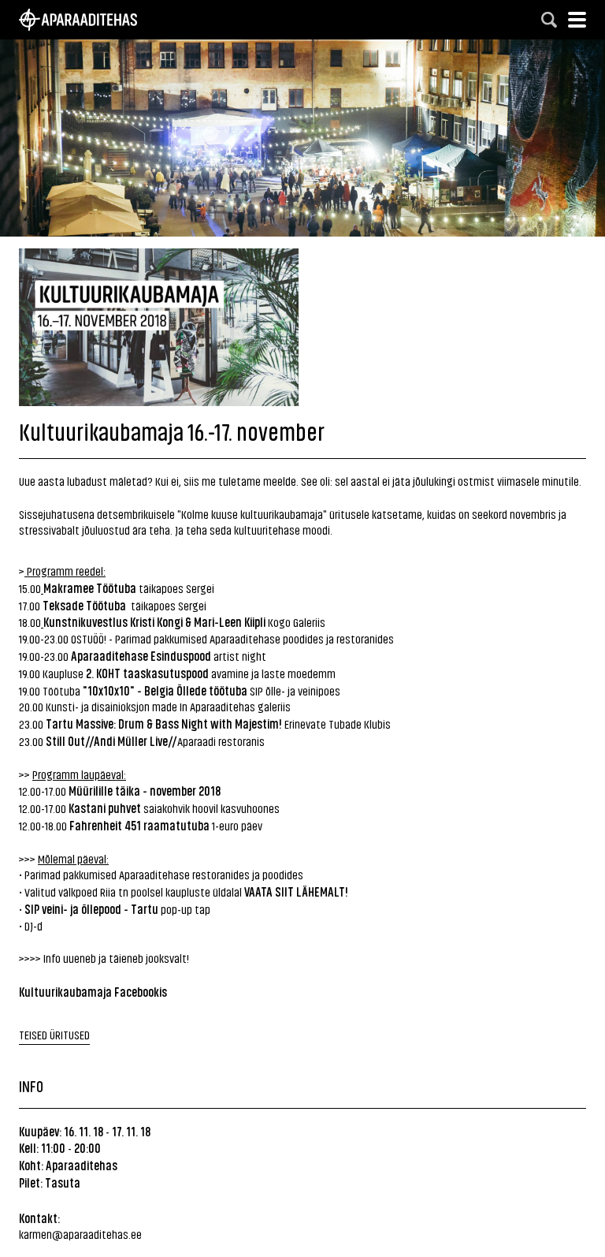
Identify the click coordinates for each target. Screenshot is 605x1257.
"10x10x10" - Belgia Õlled (142, 690)
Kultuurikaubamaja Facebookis (93, 991)
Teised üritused (54, 1034)
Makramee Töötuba (89, 587)
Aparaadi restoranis (221, 740)
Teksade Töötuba (84, 605)
